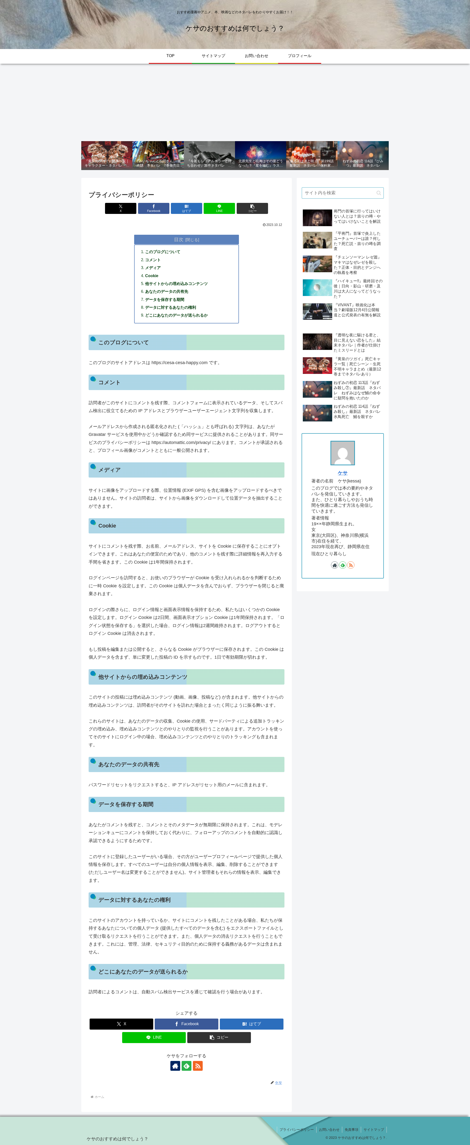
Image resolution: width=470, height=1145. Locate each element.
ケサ (343, 473)
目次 (178, 239)
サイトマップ (374, 1130)
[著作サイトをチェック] (175, 1066)
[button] (252, 208)
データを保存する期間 (164, 299)
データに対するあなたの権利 (170, 307)
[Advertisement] (235, 102)
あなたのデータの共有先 (166, 291)
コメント (153, 260)
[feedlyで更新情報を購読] (186, 1066)
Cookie (151, 275)
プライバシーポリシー (297, 1130)
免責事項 (351, 1130)
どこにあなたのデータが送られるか (176, 315)
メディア (153, 267)
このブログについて (162, 251)
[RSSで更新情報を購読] (198, 1066)
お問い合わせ (329, 1130)
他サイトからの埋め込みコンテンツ (176, 283)
